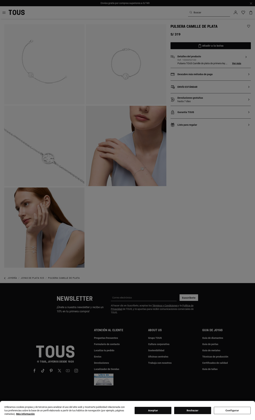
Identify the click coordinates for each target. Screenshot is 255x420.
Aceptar (153, 410)
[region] (127, 410)
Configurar (232, 410)
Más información (25, 414)
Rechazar (192, 410)
